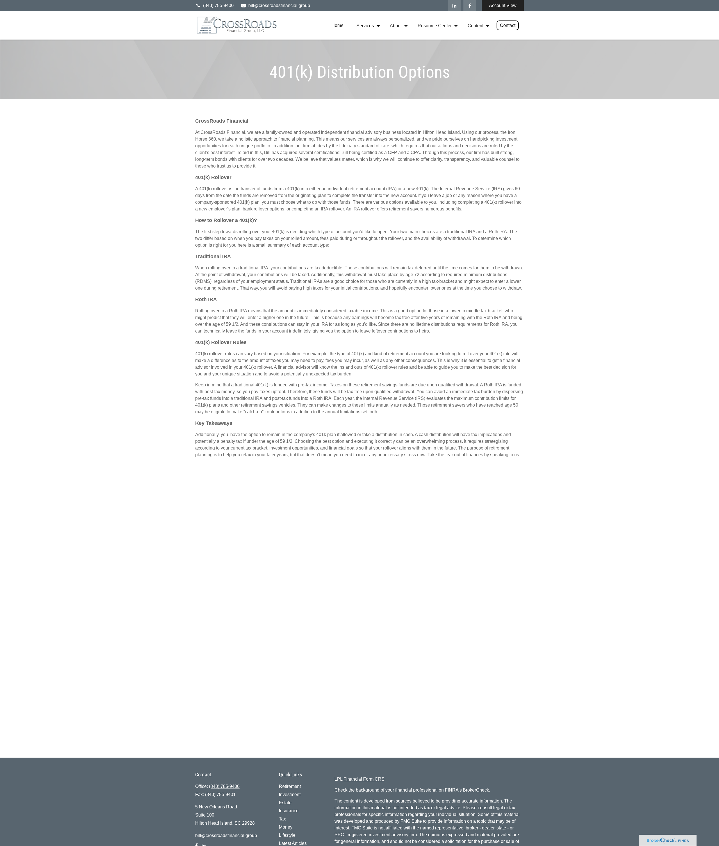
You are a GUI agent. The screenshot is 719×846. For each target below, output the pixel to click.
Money (285, 827)
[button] (337, 25)
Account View (503, 5)
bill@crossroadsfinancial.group (279, 5)
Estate (285, 802)
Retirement (290, 786)
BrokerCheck (476, 790)
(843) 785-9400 (218, 5)
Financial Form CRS (363, 779)
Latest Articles (293, 843)
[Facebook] (469, 5)
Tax (282, 819)
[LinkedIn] (454, 5)
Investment (290, 794)
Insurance (289, 810)
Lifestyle (287, 835)
